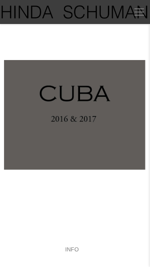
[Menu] (139, 12)
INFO (72, 249)
